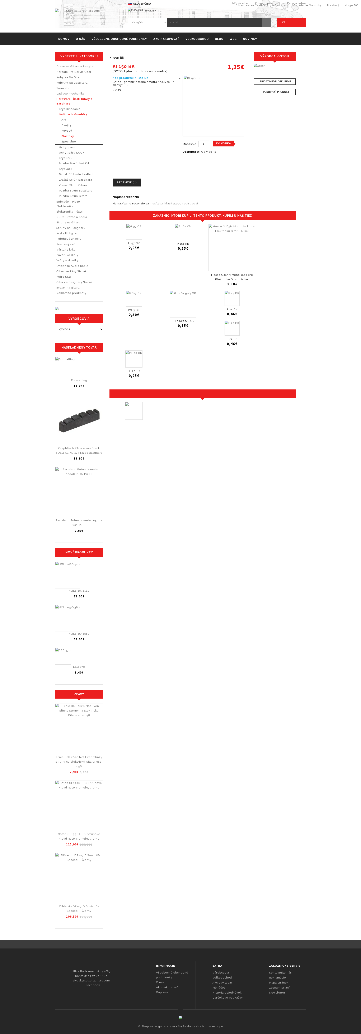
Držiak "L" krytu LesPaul (75, 174)
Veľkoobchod (197, 38)
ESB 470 (79, 666)
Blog (219, 38)
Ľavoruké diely (67, 255)
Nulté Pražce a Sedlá (71, 217)
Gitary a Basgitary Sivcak (74, 282)
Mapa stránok (279, 982)
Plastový (333, 5)
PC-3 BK (134, 310)
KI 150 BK (351, 5)
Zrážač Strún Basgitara (74, 179)
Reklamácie (277, 977)
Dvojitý (64, 125)
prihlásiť (166, 203)
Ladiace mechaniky (70, 93)
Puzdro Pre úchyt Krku (74, 163)
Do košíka (223, 143)
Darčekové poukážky (227, 997)
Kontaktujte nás (280, 972)
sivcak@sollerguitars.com (91, 980)
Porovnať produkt (275, 92)
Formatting (79, 380)
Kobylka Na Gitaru (69, 77)
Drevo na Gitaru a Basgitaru (76, 66)
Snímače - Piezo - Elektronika (69, 204)
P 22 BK (232, 339)
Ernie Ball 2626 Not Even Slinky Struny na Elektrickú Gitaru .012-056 (79, 762)
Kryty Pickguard (68, 233)
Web (233, 38)
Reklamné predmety (71, 293)
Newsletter (277, 992)
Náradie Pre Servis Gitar (74, 71)
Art (61, 119)
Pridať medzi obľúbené (275, 81)
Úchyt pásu (65, 147)
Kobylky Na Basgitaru (72, 82)
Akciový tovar (222, 982)
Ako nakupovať (166, 38)
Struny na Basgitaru (70, 227)
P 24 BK (232, 309)
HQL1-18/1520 (79, 590)
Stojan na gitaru (68, 287)
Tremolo (62, 88)
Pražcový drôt (66, 244)
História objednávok (227, 992)
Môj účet (218, 987)
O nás (80, 38)
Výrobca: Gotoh (274, 56)
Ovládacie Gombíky (308, 5)
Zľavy (79, 694)
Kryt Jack (64, 168)
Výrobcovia (220, 972)
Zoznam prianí (279, 987)
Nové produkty (79, 552)
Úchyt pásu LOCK (70, 152)
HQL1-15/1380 (79, 633)
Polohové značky (68, 238)
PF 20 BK (133, 371)
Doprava (162, 992)
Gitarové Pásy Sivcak (71, 271)
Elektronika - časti (69, 211)
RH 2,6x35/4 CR (183, 320)
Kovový (64, 130)
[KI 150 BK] (213, 105)
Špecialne (66, 141)
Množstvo (189, 144)
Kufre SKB (63, 276)
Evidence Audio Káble (72, 265)
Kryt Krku (64, 158)
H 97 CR (134, 243)
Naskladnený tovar (79, 347)
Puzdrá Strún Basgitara (74, 190)
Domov (64, 38)
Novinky (250, 38)
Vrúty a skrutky (67, 260)
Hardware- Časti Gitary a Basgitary (263, 5)
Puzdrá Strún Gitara (72, 196)
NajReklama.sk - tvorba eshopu (200, 1026)
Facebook (92, 985)
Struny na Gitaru (68, 222)
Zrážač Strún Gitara (71, 185)
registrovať (190, 203)
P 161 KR (183, 243)
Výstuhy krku (66, 249)
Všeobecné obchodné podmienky (119, 38)
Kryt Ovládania (68, 109)
